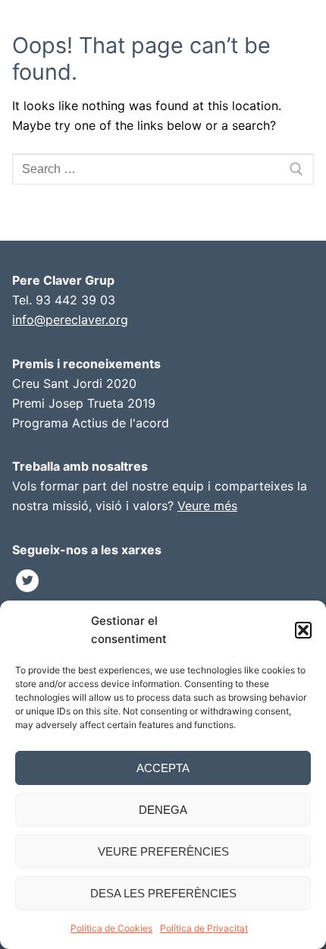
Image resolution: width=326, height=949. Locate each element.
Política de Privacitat (204, 928)
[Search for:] (163, 169)
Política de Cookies (111, 928)
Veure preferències (163, 851)
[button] (303, 630)
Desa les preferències (163, 893)
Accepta (163, 767)
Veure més (207, 505)
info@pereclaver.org (70, 319)
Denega (163, 809)
